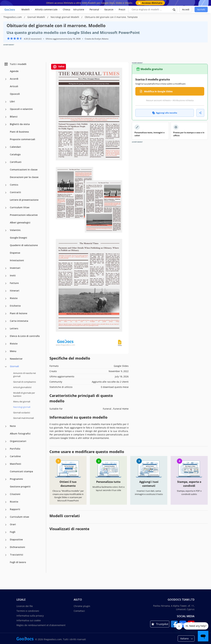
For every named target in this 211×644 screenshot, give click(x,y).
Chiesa (66, 9)
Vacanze (108, 9)
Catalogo (15, 154)
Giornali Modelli (36, 17)
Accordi (14, 78)
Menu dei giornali (21, 401)
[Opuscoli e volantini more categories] (5, 109)
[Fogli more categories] (5, 532)
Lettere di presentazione (24, 199)
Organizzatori (18, 441)
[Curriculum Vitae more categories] (5, 207)
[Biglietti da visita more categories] (5, 124)
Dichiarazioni (17, 547)
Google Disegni (18, 237)
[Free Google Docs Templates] (9, 9)
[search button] (174, 10)
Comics (14, 184)
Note (13, 426)
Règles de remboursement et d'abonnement (40, 625)
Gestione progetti (20, 486)
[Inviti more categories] (5, 275)
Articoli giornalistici (22, 387)
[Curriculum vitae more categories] (5, 517)
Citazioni (15, 494)
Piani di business (19, 131)
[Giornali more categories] (5, 366)
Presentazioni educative (24, 214)
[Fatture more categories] (5, 283)
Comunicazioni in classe (23, 169)
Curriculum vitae (19, 516)
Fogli (12, 531)
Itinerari (14, 290)
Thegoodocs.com (12, 17)
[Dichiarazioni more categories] (5, 547)
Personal (94, 9)
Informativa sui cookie (28, 620)
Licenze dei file (24, 606)
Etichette (15, 305)
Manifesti (15, 463)
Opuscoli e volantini (21, 109)
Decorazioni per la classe (24, 177)
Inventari (15, 267)
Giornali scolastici (21, 412)
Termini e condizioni (27, 610)
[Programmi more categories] (5, 479)
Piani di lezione (18, 313)
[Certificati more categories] (5, 162)
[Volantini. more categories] (5, 230)
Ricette (14, 501)
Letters (14, 328)
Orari (13, 524)
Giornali (14, 366)
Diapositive (16, 539)
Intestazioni (17, 260)
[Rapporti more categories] (5, 509)
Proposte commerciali (22, 139)
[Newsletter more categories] (5, 359)
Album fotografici (20, 433)
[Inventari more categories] (5, 268)
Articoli (14, 86)
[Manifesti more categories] (5, 464)
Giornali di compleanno (24, 381)
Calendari (15, 146)
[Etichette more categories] (5, 306)
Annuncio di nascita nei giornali (24, 375)
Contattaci (79, 610)
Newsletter (16, 358)
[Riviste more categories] (5, 298)
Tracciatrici (16, 554)
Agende (14, 71)
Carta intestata (19, 320)
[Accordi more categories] (5, 79)
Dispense (15, 252)
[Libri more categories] (5, 101)
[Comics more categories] (5, 185)
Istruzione (78, 9)
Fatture (14, 283)
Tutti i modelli (18, 64)
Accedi (185, 9)
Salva (61, 66)
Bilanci (13, 116)
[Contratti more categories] (5, 192)
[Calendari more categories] (5, 147)
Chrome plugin (82, 606)
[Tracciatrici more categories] (5, 555)
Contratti (15, 192)
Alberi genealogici (20, 222)
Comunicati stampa (21, 471)
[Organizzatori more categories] (5, 441)
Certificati (15, 162)
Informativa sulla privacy (30, 615)
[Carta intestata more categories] (5, 321)
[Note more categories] (5, 426)
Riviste (13, 298)
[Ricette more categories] (5, 502)
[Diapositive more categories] (5, 539)
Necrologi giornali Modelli (65, 17)
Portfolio (15, 448)
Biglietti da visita (20, 124)
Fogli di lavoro (18, 562)
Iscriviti (201, 9)
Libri (12, 101)
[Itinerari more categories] (5, 291)
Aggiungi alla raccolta (166, 112)
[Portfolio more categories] (5, 449)
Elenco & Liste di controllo (25, 336)
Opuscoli (15, 93)
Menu (13, 351)
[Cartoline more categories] (5, 456)
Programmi (16, 478)
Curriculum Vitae (19, 207)
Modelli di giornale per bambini (24, 394)
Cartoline (15, 456)
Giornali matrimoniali (23, 418)
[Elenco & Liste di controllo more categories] (5, 336)
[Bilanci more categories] (5, 116)
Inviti (13, 275)
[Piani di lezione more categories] (5, 313)
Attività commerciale (46, 9)
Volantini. (15, 230)
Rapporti (15, 509)
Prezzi (122, 9)
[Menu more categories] (5, 351)
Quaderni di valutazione (24, 245)
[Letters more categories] (5, 328)
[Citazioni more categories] (5, 494)
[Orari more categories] (5, 524)
